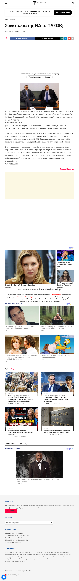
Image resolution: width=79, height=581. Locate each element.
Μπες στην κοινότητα (63, 12)
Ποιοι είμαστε (8, 571)
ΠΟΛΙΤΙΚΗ (12, 19)
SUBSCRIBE (11, 510)
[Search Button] (73, 3)
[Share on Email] (69, 38)
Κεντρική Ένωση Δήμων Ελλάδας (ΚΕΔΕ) (17, 535)
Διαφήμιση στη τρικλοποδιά (23, 571)
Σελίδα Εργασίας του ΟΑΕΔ (13, 542)
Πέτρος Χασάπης (67, 169)
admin (11, 403)
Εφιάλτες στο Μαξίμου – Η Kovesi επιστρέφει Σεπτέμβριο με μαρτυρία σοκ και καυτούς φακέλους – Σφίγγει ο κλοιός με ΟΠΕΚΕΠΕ (57, 398)
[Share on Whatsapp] (61, 38)
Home (6, 19)
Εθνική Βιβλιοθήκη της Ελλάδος (14, 533)
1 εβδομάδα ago (20, 436)
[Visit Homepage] (39, 3)
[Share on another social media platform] (72, 38)
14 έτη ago (8, 31)
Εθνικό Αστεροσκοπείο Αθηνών (14, 538)
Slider (46, 393)
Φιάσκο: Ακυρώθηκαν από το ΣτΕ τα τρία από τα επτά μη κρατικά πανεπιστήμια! (57, 431)
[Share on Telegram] (65, 38)
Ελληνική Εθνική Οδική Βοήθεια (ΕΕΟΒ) (16, 540)
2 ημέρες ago (19, 403)
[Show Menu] (6, 3)
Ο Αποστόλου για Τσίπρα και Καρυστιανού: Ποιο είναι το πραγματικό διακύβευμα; (20, 432)
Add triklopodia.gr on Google (39, 77)
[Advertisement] (39, 57)
